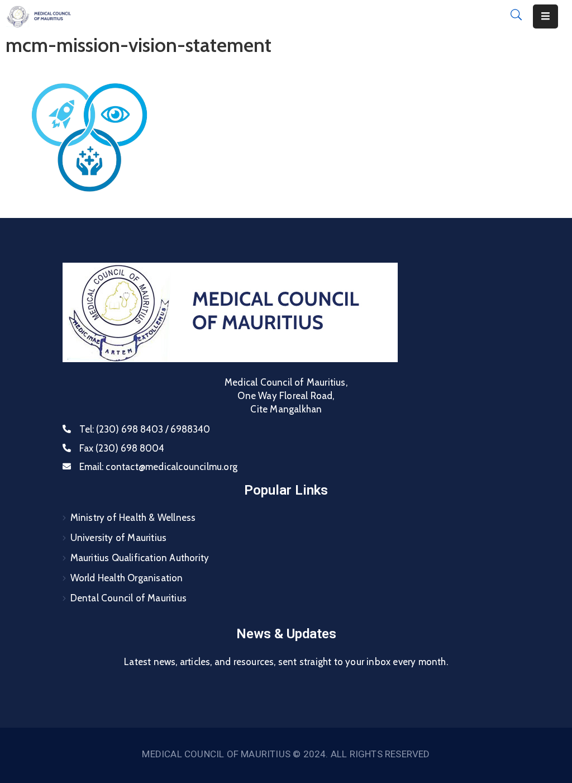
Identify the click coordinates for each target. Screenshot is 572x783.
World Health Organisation (126, 577)
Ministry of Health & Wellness (133, 517)
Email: (158, 466)
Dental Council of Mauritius (128, 598)
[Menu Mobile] (545, 16)
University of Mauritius (118, 537)
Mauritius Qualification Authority (139, 557)
